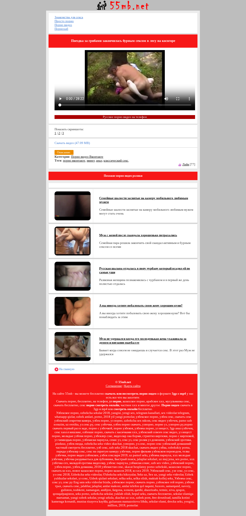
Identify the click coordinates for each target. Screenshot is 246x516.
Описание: (64, 152)
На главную (66, 369)
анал (99, 160)
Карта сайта (132, 386)
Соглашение (114, 386)
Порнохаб (61, 29)
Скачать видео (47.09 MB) (72, 143)
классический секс (116, 160)
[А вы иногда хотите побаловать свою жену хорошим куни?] (73, 311)
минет (91, 160)
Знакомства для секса (69, 17)
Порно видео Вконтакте (87, 156)
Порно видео (63, 25)
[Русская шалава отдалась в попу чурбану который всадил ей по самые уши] (73, 276)
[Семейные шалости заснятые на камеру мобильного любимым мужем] (73, 205)
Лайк (185, 164)
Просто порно (64, 21)
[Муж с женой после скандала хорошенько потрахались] (73, 240)
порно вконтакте (74, 160)
